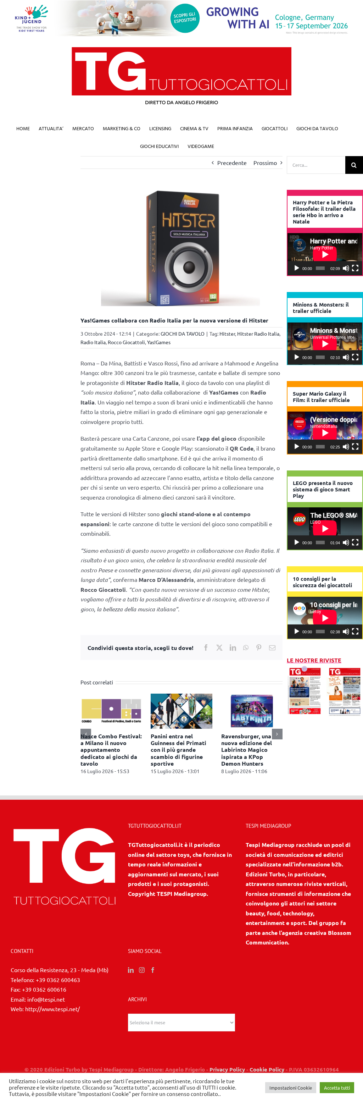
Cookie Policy (267, 1069)
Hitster (227, 333)
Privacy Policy (227, 1069)
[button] (85, 734)
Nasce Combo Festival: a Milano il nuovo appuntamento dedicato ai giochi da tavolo (111, 749)
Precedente (232, 162)
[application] (324, 254)
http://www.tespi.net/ (52, 1008)
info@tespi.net (46, 999)
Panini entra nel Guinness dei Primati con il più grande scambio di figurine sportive (178, 749)
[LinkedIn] (131, 970)
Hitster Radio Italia (258, 333)
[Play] (296, 268)
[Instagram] (142, 970)
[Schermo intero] (355, 268)
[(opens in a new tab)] (344, 669)
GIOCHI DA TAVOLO (183, 333)
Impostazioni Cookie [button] (290, 1088)
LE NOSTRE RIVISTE (314, 660)
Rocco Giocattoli (126, 342)
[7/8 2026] (305, 669)
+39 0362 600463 (58, 979)
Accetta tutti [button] (337, 1088)
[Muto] (346, 268)
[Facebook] (153, 970)
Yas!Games (159, 342)
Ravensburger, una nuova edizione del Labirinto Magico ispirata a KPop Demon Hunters (246, 749)
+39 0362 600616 (44, 989)
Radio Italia (93, 342)
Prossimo (265, 162)
